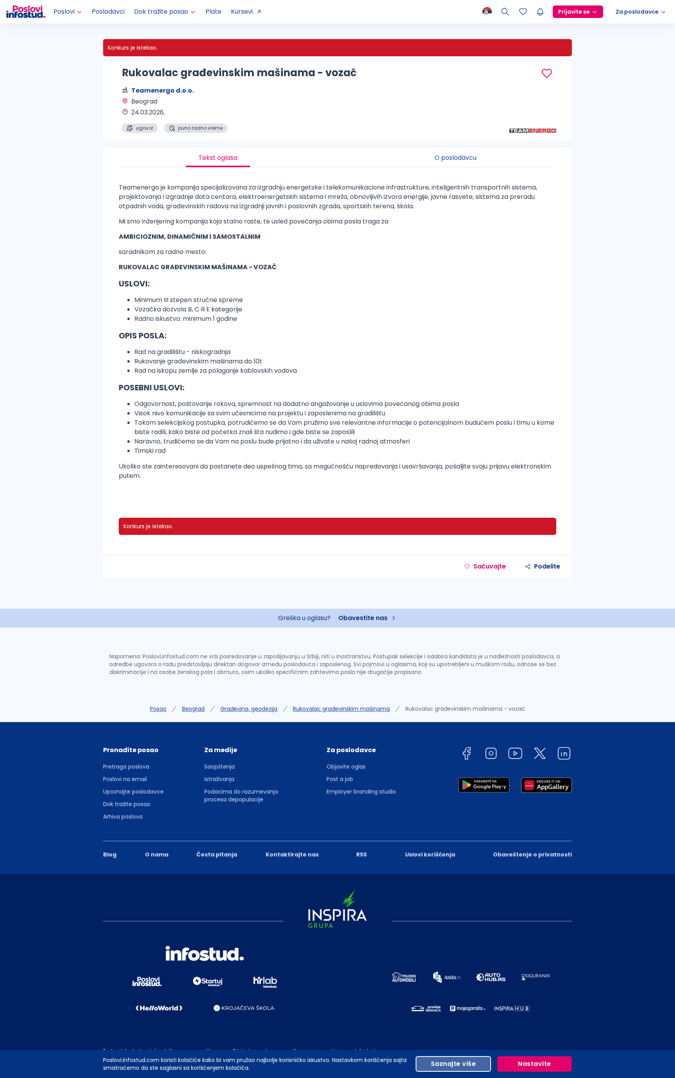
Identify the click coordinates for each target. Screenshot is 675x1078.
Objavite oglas (346, 767)
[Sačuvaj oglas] (547, 73)
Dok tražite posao (126, 804)
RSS (361, 854)
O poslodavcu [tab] (455, 157)
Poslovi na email (125, 779)
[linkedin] (564, 754)
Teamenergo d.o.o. (162, 90)
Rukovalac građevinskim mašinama (341, 709)
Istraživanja (219, 779)
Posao (158, 709)
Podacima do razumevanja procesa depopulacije (241, 795)
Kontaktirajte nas (292, 854)
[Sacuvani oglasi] (523, 11)
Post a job (340, 779)
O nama (156, 854)
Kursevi (242, 11)
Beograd (193, 709)
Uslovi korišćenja (430, 854)
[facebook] (466, 754)
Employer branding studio (361, 792)
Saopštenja (219, 767)
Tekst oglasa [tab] (218, 157)
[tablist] (337, 157)
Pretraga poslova (126, 767)
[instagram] (491, 754)
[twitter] (540, 754)
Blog (109, 854)
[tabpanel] (337, 334)
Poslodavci (108, 11)
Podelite (547, 566)
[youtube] (515, 754)
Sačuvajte (489, 566)
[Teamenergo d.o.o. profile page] (532, 113)
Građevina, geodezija (248, 709)
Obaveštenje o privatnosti (532, 854)
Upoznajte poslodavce (133, 792)
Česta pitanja (216, 854)
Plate (213, 11)
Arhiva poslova (123, 817)
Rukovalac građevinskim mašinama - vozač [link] (465, 709)
